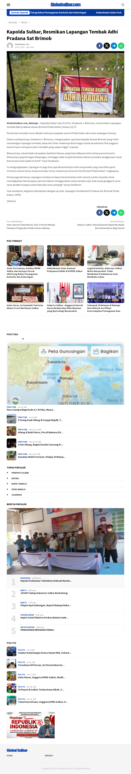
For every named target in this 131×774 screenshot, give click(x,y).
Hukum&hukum (27, 615)
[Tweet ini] (107, 46)
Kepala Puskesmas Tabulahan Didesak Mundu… (46, 580)
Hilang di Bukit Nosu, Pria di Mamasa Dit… (40, 432)
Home (9, 755)
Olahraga (17, 494)
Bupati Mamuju (19, 483)
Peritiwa (12, 334)
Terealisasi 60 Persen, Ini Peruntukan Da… (41, 665)
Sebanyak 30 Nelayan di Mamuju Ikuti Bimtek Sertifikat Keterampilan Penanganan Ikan (103, 308)
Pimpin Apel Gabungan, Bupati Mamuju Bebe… (45, 605)
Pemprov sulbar (20, 472)
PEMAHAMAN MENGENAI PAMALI (37, 629)
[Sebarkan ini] (99, 46)
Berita (23, 590)
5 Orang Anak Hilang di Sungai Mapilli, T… (40, 420)
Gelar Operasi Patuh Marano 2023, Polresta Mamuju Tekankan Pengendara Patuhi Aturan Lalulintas (31, 225)
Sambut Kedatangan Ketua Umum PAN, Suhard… (44, 652)
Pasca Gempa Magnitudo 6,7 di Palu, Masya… (31, 409)
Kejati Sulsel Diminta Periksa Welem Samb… (44, 617)
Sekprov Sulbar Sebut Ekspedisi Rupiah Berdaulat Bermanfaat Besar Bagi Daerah (100, 225)
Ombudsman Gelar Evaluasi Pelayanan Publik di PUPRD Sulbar (65, 270)
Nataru (15, 478)
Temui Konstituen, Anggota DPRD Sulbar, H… (43, 702)
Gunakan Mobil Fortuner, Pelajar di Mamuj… (42, 457)
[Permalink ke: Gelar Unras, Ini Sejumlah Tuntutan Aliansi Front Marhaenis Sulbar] (25, 292)
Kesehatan (25, 578)
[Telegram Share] (114, 46)
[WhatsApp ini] (121, 46)
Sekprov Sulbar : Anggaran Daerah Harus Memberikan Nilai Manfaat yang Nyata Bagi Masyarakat (65, 308)
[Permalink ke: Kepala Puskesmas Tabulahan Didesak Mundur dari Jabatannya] (65, 541)
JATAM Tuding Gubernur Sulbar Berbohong (44, 593)
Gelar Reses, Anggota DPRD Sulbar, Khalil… (41, 677)
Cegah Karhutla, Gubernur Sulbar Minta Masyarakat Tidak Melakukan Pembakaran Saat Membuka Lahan (104, 272)
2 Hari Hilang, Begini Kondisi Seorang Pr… (40, 444)
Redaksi (49, 755)
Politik (11, 642)
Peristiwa (11, 407)
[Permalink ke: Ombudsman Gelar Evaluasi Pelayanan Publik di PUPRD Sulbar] (65, 255)
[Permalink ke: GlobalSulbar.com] (10, 45)
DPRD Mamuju (19, 489)
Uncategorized (27, 627)
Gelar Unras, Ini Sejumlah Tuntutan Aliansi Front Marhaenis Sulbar (25, 307)
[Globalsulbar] (65, 4)
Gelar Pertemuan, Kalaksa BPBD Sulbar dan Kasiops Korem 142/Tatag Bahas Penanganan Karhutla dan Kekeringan (23, 272)
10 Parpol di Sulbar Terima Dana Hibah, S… (41, 689)
